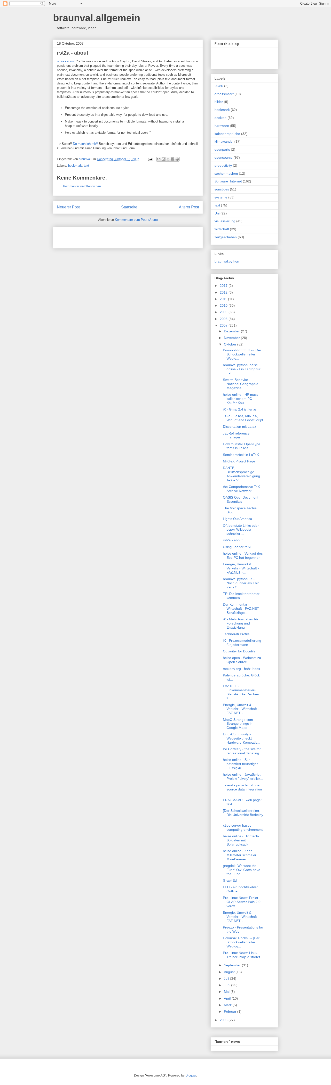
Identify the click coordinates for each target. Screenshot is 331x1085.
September (233, 965)
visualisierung (224, 221)
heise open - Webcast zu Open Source (242, 660)
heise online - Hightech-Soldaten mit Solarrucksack (241, 840)
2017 (224, 286)
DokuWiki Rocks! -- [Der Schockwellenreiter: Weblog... (241, 942)
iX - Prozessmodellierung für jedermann (242, 643)
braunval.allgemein (96, 18)
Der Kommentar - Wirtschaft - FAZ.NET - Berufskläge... (242, 608)
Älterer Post (189, 207)
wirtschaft (221, 229)
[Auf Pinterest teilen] (177, 159)
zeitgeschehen (225, 237)
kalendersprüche (227, 134)
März (228, 1005)
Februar (230, 1011)
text (86, 165)
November (232, 338)
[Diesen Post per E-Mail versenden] (158, 159)
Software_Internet (228, 181)
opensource (223, 157)
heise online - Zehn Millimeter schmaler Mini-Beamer (239, 855)
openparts (222, 149)
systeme (220, 197)
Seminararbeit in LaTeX (241, 455)
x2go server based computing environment (243, 827)
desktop (220, 118)
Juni (227, 985)
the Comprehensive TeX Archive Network (241, 489)
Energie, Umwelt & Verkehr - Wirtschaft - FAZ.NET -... (241, 568)
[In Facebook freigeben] (172, 159)
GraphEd (230, 880)
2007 (224, 325)
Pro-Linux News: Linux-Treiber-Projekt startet (241, 955)
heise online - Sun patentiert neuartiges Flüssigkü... (240, 764)
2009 (224, 312)
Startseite (129, 207)
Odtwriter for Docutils (239, 651)
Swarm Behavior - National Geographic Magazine (240, 384)
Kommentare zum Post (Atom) (136, 220)
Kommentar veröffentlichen (82, 186)
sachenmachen (226, 173)
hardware (221, 126)
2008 (224, 319)
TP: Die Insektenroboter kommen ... (241, 596)
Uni (217, 213)
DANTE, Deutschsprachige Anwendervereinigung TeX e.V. (241, 474)
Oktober (230, 344)
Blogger (191, 1075)
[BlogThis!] (163, 159)
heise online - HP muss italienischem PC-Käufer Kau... (240, 399)
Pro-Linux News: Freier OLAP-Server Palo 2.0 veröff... (241, 902)
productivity (223, 165)
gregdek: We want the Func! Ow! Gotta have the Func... (241, 870)
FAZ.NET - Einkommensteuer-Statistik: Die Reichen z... (241, 692)
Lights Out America (237, 519)
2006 (224, 1020)
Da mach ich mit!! (86, 144)
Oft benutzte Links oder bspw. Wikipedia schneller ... (241, 530)
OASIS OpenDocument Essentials (240, 499)
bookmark (75, 165)
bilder (218, 102)
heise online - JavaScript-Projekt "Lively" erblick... (243, 777)
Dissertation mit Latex (239, 426)
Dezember (232, 331)
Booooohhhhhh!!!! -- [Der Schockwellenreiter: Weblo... (242, 354)
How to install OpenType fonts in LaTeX (241, 446)
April (228, 998)
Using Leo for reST (237, 547)
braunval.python (226, 261)
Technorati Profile (236, 634)
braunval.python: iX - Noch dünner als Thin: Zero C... (241, 583)
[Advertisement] (113, 236)
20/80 (218, 86)
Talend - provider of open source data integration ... (242, 789)
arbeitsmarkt (224, 94)
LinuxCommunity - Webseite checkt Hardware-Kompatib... (241, 738)
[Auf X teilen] (168, 159)
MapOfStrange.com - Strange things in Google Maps (239, 724)
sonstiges (221, 189)
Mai (227, 992)
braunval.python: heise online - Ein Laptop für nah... (241, 369)
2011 (224, 299)
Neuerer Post (68, 207)
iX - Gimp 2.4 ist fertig (239, 409)
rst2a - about (72, 53)
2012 (224, 292)
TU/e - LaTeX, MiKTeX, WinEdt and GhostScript (243, 418)
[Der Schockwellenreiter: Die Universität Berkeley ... (243, 815)
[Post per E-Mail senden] (149, 159)
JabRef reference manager (236, 435)
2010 (224, 305)
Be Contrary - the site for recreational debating (242, 751)
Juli (227, 978)
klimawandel (223, 141)
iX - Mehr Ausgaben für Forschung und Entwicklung (240, 623)
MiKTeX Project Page (239, 461)
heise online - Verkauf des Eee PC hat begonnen (243, 555)
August (230, 972)
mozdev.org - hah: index (241, 669)
